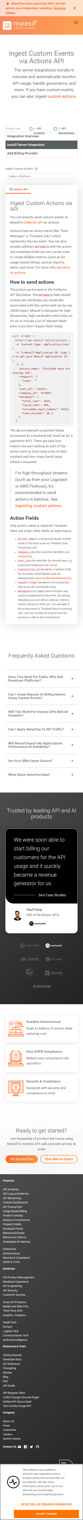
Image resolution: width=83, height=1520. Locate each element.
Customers (9, 1429)
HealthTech (10, 1322)
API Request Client (14, 1392)
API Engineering (12, 1286)
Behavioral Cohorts (14, 1237)
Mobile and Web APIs (15, 1306)
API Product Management (18, 1277)
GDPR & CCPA (11, 1262)
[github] (37, 1446)
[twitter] (31, 1446)
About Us (8, 1421)
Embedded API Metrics (16, 1241)
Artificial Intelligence (15, 1339)
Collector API (33, 222)
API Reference (11, 1363)
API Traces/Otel (12, 1206)
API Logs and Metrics (16, 1193)
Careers (7, 1434)
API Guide (9, 1385)
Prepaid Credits (12, 1224)
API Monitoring (12, 1198)
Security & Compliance (16, 1257)
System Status (11, 1438)
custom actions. (62, 96)
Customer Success (14, 1294)
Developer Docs (12, 1359)
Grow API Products (14, 1302)
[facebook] (25, 1446)
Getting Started (12, 1355)
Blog (5, 1376)
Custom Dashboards (15, 1202)
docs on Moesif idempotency (53, 578)
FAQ (5, 1381)
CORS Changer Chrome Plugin (21, 1397)
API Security (10, 1290)
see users (50, 565)
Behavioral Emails (14, 1233)
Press (6, 1425)
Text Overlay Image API (17, 1405)
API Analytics (11, 1189)
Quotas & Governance (16, 1219)
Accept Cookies (46, 1513)
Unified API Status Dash (17, 1401)
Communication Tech (16, 1335)
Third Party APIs (13, 1310)
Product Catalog (13, 1215)
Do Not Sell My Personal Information (46, 1504)
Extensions (9, 1249)
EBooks (7, 1372)
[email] (19, 1446)
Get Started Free (21, 1159)
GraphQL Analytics (14, 1315)
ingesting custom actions (38, 505)
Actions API (21, 189)
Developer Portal (13, 1228)
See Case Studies (52, 895)
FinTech (7, 1326)
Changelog (9, 1368)
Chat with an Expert (59, 1159)
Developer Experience (16, 1281)
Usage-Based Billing (15, 1211)
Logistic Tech (11, 1331)
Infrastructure (11, 1253)
